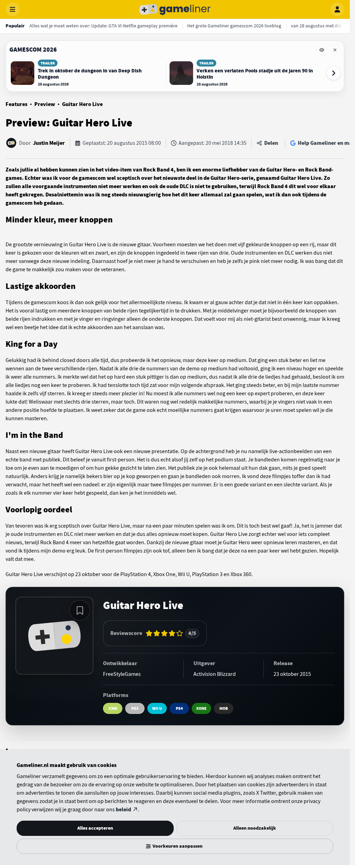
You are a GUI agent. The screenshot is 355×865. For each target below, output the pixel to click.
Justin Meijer (49, 143)
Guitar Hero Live (82, 104)
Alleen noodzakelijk (254, 828)
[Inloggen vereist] (79, 610)
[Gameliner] (175, 9)
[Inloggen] (337, 9)
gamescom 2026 (33, 49)
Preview (44, 104)
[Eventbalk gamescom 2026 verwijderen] (334, 49)
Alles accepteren (95, 828)
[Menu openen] (12, 9)
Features (16, 104)
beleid (123, 809)
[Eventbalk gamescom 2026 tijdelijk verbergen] (321, 49)
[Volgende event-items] (333, 73)
